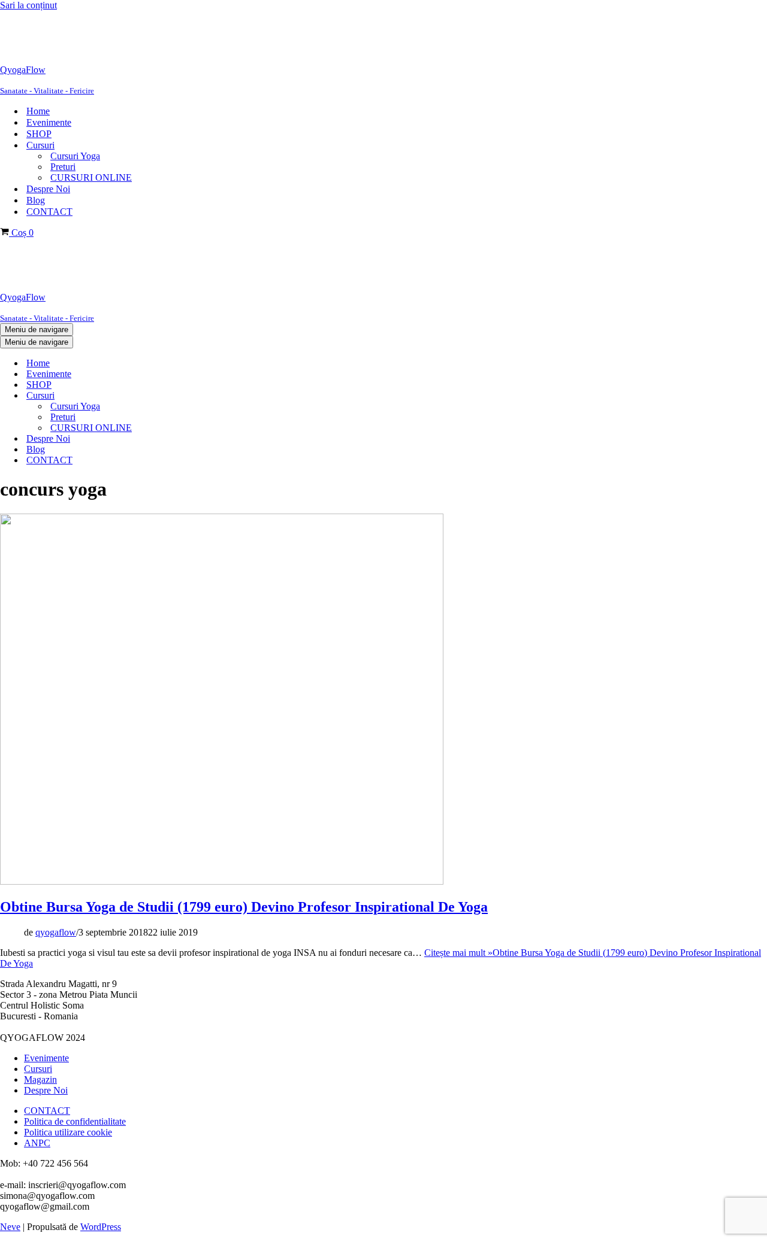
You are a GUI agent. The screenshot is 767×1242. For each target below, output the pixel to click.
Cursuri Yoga (75, 156)
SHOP (39, 134)
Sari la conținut (28, 5)
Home (38, 111)
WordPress (100, 1227)
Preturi (63, 167)
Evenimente (48, 122)
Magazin (40, 1079)
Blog (35, 200)
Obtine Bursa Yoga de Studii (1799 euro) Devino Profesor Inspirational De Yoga (244, 907)
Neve (10, 1227)
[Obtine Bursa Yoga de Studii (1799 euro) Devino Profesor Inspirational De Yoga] (221, 881)
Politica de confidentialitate (75, 1121)
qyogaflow (55, 932)
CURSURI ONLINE (91, 177)
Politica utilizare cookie (68, 1132)
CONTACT (49, 212)
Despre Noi (48, 189)
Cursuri (38, 1069)
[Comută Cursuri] (203, 396)
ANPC (37, 1143)
